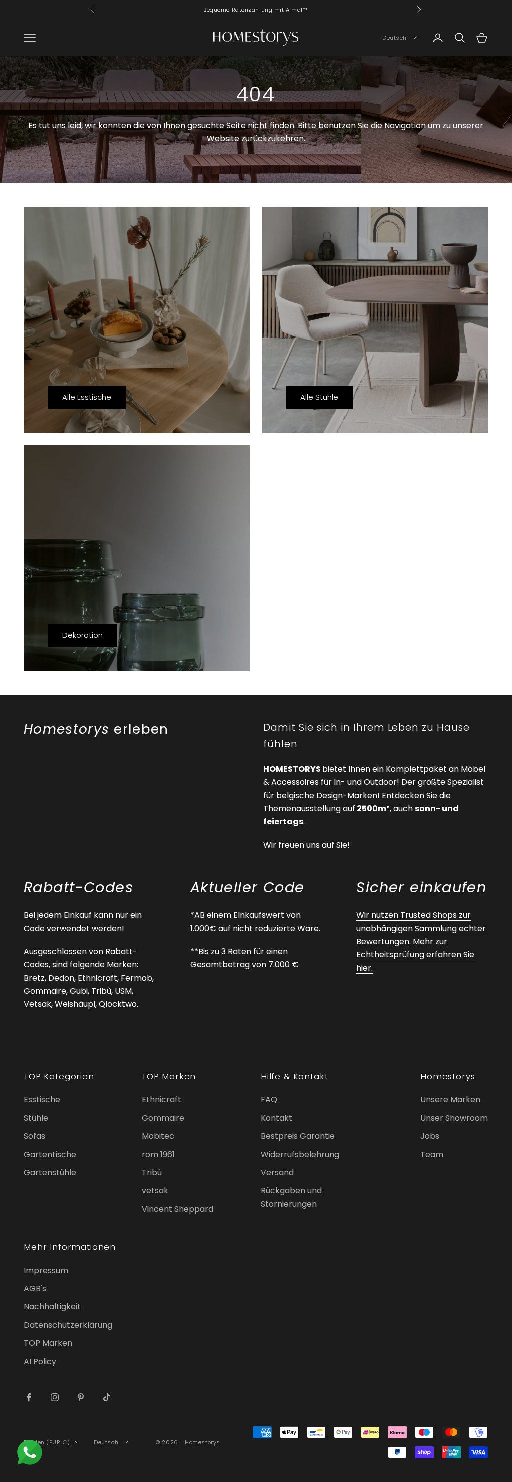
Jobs (430, 1136)
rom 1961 (158, 1154)
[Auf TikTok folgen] (107, 1397)
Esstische (42, 1099)
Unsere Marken (450, 1099)
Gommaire (163, 1118)
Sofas (35, 1136)
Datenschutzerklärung (68, 1325)
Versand (277, 1172)
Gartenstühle (50, 1172)
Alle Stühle (319, 397)
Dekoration (82, 635)
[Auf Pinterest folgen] (81, 1397)
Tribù (152, 1172)
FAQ (269, 1099)
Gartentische (50, 1154)
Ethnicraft (162, 1099)
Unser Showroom (454, 1118)
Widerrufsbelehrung (300, 1154)
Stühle (36, 1118)
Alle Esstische (87, 397)
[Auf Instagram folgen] (55, 1397)
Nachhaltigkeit (52, 1306)
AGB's (35, 1288)
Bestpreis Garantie (298, 1136)
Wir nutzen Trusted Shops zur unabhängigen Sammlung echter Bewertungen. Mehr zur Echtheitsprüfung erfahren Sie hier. (421, 941)
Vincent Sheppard (178, 1209)
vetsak (155, 1190)
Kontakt (276, 1118)
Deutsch (394, 38)
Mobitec (158, 1136)
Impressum (46, 1270)
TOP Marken (48, 1343)
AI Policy (40, 1361)
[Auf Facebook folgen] (29, 1397)
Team (432, 1154)
